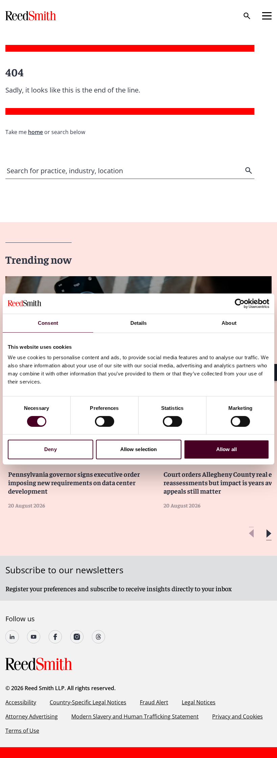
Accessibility (20, 702)
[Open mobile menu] (267, 16)
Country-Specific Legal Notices (88, 702)
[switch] (104, 421)
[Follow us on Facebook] (55, 637)
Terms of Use (22, 730)
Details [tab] (138, 323)
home (35, 132)
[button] (269, 534)
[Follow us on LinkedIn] (12, 637)
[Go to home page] (31, 16)
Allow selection (138, 449)
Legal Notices (199, 702)
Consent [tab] (48, 323)
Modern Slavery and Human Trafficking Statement (135, 716)
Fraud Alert (154, 702)
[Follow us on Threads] (98, 637)
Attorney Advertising (31, 716)
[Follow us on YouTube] (34, 637)
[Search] (247, 15)
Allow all (226, 449)
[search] (249, 170)
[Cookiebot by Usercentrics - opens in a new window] (239, 303)
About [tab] (229, 323)
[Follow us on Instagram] (77, 637)
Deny (50, 449)
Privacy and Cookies (237, 716)
